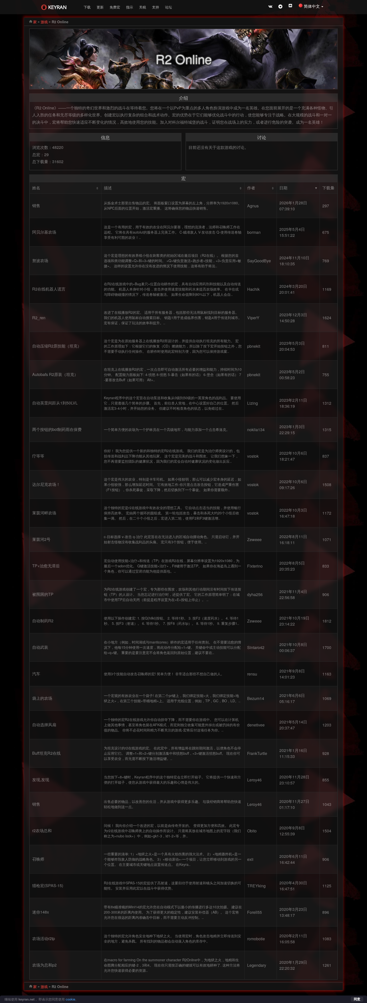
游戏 (44, 21)
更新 (100, 6)
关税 (142, 6)
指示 (129, 6)
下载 (87, 6)
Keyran (57, 7)
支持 (155, 6)
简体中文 (312, 6)
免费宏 (115, 6)
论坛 (168, 6)
